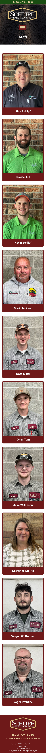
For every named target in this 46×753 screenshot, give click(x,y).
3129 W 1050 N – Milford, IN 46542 (23, 738)
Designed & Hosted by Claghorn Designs (23, 751)
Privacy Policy (23, 746)
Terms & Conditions (23, 748)
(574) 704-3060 (24, 2)
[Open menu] (22, 27)
